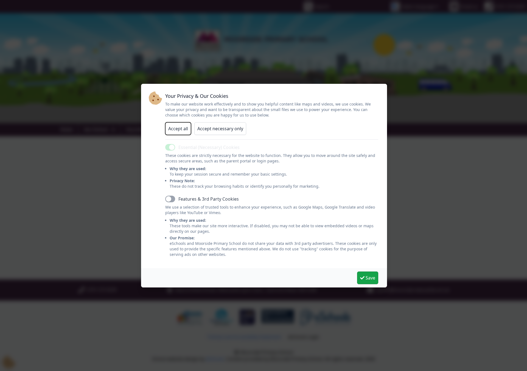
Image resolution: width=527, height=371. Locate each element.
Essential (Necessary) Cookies (209, 147)
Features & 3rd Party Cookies (208, 199)
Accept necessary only (220, 129)
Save (370, 278)
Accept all (178, 129)
